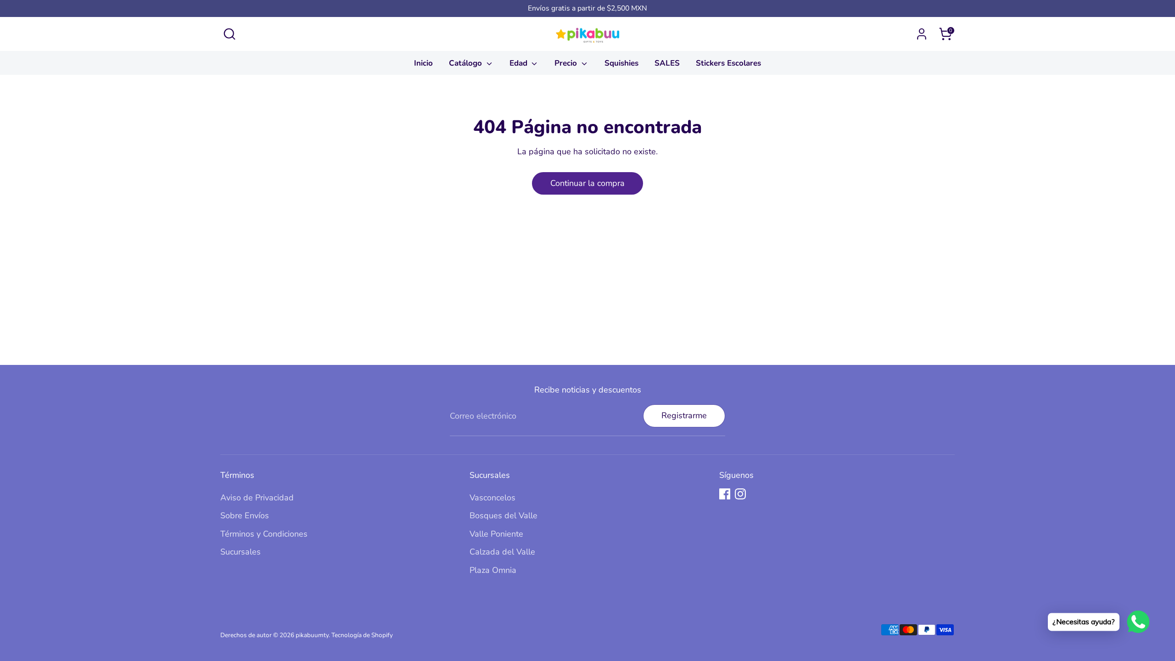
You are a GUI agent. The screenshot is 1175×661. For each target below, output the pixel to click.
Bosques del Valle (503, 515)
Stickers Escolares (728, 63)
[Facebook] (724, 493)
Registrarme (684, 415)
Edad (519, 63)
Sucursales (240, 551)
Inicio (423, 63)
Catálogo (466, 63)
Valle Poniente (496, 533)
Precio (566, 63)
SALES (667, 63)
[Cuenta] (921, 34)
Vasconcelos (492, 497)
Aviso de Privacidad (257, 497)
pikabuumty (312, 635)
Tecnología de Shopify (362, 635)
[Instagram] (740, 493)
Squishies (621, 63)
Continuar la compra (587, 183)
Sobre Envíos (244, 515)
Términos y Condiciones (264, 533)
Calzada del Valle (502, 551)
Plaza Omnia (493, 570)
